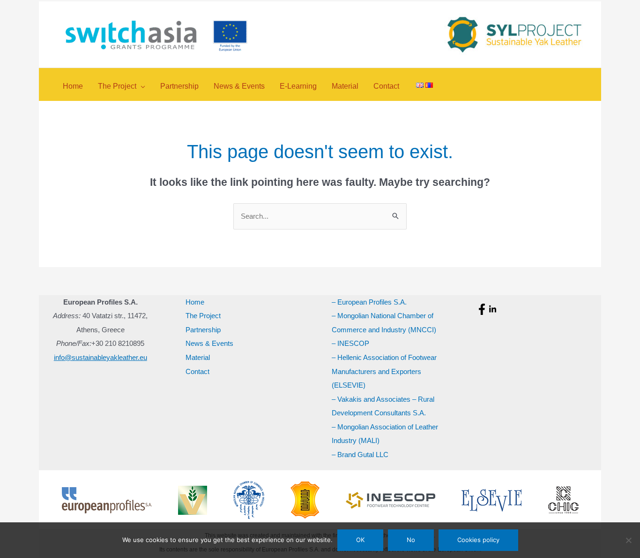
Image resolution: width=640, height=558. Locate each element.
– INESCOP (350, 343)
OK (360, 539)
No (411, 539)
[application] (140, 86)
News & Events (209, 343)
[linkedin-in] (494, 309)
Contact (197, 371)
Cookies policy (478, 539)
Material (198, 357)
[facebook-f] (483, 309)
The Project (203, 316)
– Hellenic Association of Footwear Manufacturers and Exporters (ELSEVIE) (384, 371)
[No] (628, 540)
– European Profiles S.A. (369, 302)
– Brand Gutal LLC (360, 455)
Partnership (203, 330)
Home (195, 302)
